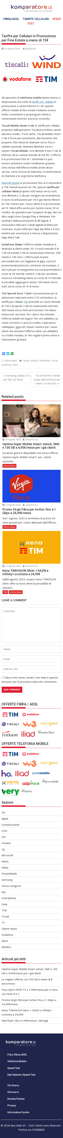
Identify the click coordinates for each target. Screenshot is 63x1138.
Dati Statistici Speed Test (21, 1074)
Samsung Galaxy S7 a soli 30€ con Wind (16, 377)
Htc (4, 837)
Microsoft (7, 855)
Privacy (11, 1105)
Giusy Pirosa (31, 439)
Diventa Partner (16, 1098)
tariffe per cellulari (43, 101)
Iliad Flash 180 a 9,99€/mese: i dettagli (25, 1020)
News (5, 861)
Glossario (13, 1092)
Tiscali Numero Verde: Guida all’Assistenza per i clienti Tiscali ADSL (47, 379)
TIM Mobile (44, 360)
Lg (3, 849)
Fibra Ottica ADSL (17, 1054)
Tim (26, 301)
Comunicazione (10, 824)
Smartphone (9, 898)
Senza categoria (11, 886)
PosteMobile (9, 873)
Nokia (5, 867)
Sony (4, 904)
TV (3, 922)
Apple (5, 818)
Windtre (6, 947)
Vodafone (6, 364)
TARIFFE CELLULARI (36, 19)
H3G (4, 830)
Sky (4, 892)
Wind (15, 364)
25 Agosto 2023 (13, 439)
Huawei (6, 843)
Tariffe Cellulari (30, 360)
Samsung (7, 879)
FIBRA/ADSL (11, 19)
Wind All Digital (10, 183)
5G (3, 812)
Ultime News (10, 360)
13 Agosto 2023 (13, 504)
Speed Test (13, 1068)
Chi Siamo (13, 1085)
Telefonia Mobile (16, 1061)
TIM (5, 592)
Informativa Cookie (18, 1112)
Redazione (31, 48)
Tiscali (54, 360)
